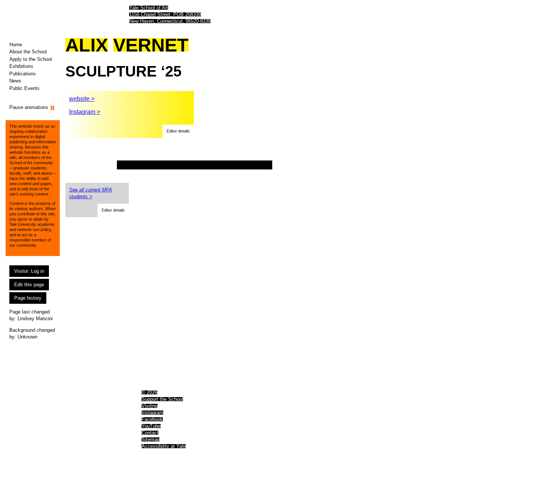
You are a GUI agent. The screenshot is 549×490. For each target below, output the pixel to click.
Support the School (162, 399)
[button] (178, 131)
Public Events (24, 88)
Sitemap (150, 439)
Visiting (150, 406)
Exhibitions (21, 66)
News (15, 81)
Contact (150, 433)
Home (15, 44)
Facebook (152, 419)
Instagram (152, 412)
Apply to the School (30, 59)
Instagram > (84, 112)
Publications (22, 74)
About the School (28, 51)
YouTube (151, 426)
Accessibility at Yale (164, 446)
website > (81, 99)
